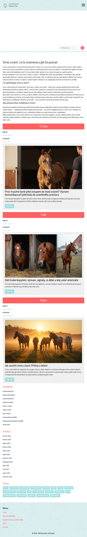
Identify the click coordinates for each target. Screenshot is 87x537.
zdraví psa (68, 488)
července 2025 (7, 477)
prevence (32, 495)
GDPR (4, 523)
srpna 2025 (6, 473)
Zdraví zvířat (7, 410)
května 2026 (7, 440)
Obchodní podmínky (9, 516)
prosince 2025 (7, 458)
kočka (5, 488)
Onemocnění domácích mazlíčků (13, 421)
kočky (53, 488)
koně (67, 492)
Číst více (9, 206)
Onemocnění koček (9, 395)
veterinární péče (9, 492)
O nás (4, 512)
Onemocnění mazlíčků (10, 417)
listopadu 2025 (8, 462)
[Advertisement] (43, 27)
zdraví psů (49, 492)
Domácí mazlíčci (8, 402)
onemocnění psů (42, 495)
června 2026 (7, 436)
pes (29, 492)
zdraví (60, 488)
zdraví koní (13, 488)
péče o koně (21, 492)
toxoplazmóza (38, 492)
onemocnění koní (9, 495)
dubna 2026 (6, 443)
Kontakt (5, 527)
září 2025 (6, 469)
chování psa (59, 492)
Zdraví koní (6, 425)
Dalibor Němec (7, 135)
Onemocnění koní (8, 316)
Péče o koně (6, 142)
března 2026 (7, 447)
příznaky (46, 488)
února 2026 (6, 451)
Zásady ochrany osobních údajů (13, 520)
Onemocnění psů (8, 391)
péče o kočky (55, 495)
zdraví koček (24, 488)
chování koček (35, 488)
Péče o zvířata (7, 406)
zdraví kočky (22, 495)
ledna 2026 (6, 455)
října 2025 (6, 466)
